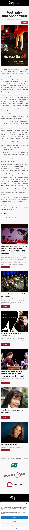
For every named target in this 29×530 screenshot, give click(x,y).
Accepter (14, 517)
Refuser (14, 521)
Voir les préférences (14, 525)
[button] (27, 503)
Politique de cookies (13, 528)
